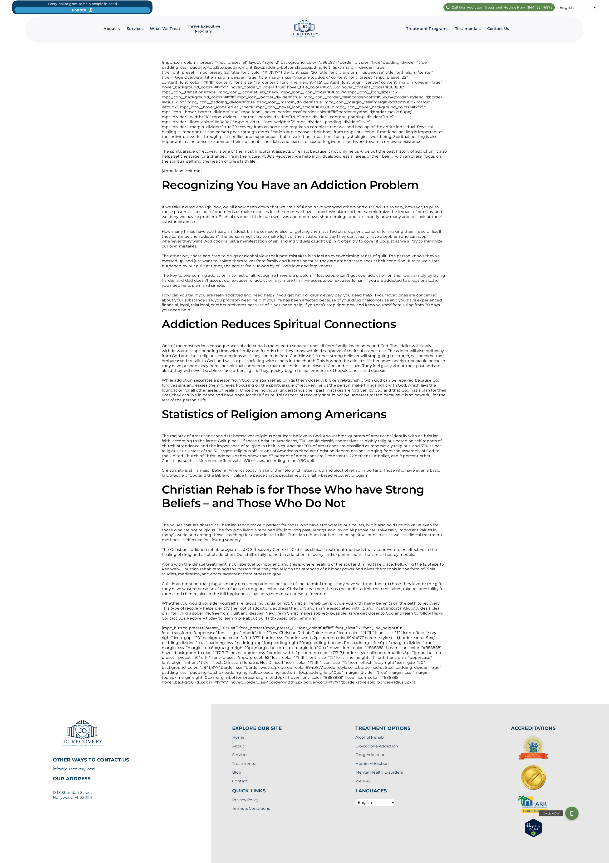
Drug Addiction (370, 754)
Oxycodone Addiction (376, 746)
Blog (236, 772)
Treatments (243, 763)
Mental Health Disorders (379, 772)
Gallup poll (228, 441)
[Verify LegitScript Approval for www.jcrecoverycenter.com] (533, 821)
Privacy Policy (245, 800)
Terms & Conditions (251, 808)
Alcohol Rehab (369, 737)
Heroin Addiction (372, 763)
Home (238, 737)
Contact (240, 781)
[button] (572, 813)
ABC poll (305, 460)
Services (240, 754)
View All (363, 781)
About (238, 746)
